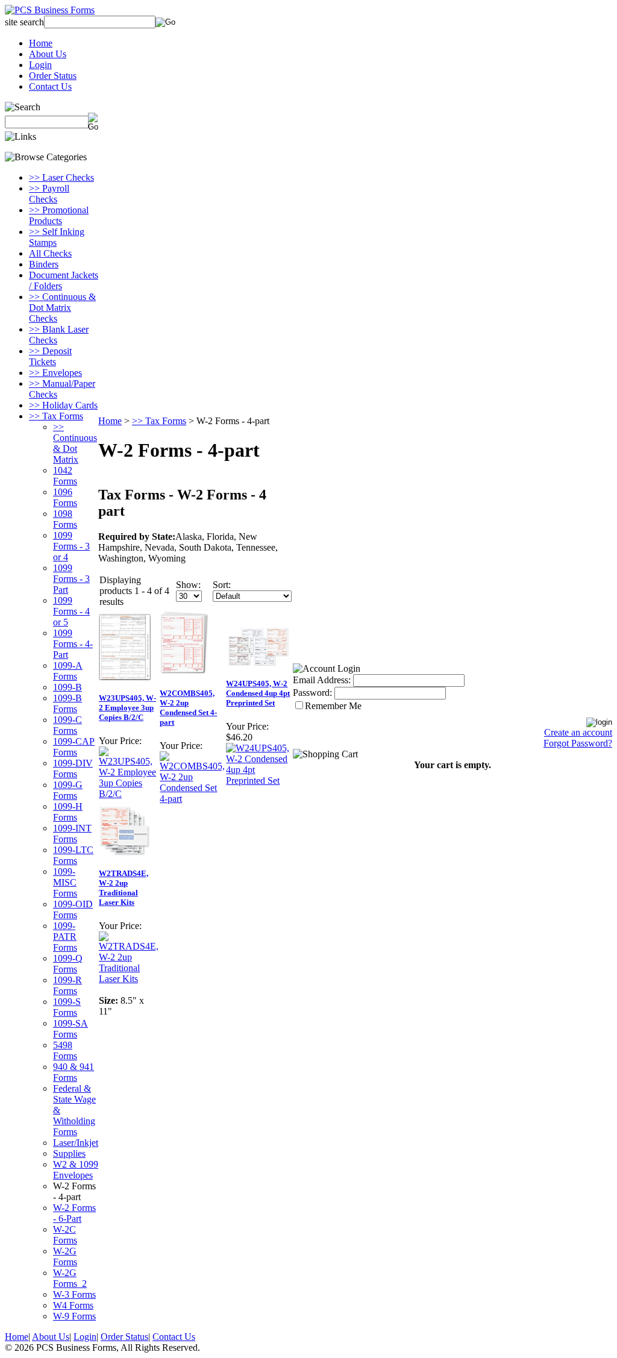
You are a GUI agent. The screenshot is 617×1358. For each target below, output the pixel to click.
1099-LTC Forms (73, 855)
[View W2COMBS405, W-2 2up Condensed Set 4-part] (192, 798)
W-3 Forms (74, 1294)
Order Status (53, 75)
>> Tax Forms (56, 416)
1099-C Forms (67, 725)
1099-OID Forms (73, 909)
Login (40, 65)
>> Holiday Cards (63, 405)
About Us (47, 54)
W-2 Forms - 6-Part (74, 1213)
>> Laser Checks (61, 177)
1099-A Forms (68, 670)
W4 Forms (73, 1305)
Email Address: (322, 680)
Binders (43, 264)
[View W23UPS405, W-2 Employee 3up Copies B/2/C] (128, 794)
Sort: (222, 585)
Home (40, 43)
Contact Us (50, 86)
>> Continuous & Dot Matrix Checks (62, 308)
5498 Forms (65, 1050)
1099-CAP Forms (74, 746)
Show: (188, 585)
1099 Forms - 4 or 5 (71, 611)
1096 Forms (65, 497)
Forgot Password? (577, 743)
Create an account (578, 732)
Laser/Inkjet (75, 1142)
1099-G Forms (68, 790)
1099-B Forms (67, 703)
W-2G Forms (65, 1256)
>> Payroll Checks (49, 193)
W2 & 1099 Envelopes (75, 1169)
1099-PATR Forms (65, 937)
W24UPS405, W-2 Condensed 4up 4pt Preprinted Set (258, 693)
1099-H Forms (68, 811)
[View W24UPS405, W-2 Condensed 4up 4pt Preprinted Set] (259, 780)
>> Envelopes (55, 373)
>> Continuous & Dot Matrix (75, 443)
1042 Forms (65, 475)
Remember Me (333, 706)
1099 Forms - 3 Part (71, 579)
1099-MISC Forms (65, 882)
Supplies (69, 1153)
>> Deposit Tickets (50, 356)
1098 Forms (65, 519)
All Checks (50, 253)
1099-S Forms (67, 1007)
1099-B (67, 687)
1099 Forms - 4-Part (73, 644)
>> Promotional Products (59, 215)
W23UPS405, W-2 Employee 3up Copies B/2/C (127, 707)
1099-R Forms (67, 985)
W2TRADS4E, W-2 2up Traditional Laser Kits (123, 888)
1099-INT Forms (72, 833)
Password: (312, 692)
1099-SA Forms (70, 1028)
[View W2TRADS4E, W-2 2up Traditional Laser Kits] (128, 979)
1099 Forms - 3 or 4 (71, 546)
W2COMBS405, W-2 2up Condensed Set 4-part (188, 708)
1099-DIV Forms (73, 768)
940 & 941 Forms (73, 1072)
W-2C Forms (65, 1234)
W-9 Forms (74, 1316)
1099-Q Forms (68, 963)
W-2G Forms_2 (70, 1278)
